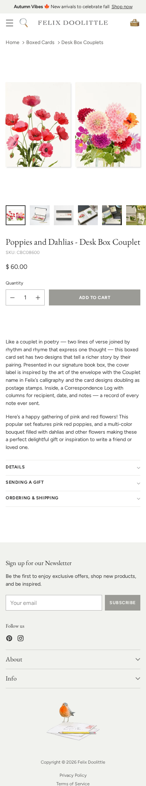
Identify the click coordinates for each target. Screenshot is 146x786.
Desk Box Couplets (82, 42)
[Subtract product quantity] (12, 297)
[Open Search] (23, 22)
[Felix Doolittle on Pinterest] (9, 639)
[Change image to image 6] (136, 215)
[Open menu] (9, 22)
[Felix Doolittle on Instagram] (20, 639)
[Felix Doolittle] (73, 23)
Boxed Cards (40, 42)
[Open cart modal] (134, 22)
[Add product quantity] (38, 297)
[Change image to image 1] (16, 215)
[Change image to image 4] (88, 215)
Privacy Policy (73, 775)
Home (12, 42)
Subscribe (122, 602)
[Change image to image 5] (112, 215)
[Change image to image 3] (64, 215)
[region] (73, 6)
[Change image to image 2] (40, 215)
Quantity (14, 283)
